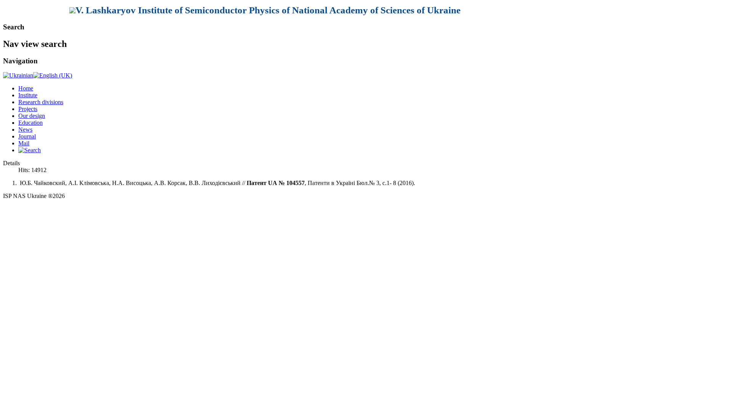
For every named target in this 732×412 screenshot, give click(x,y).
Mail (23, 143)
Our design (31, 116)
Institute (27, 95)
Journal (27, 136)
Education (30, 122)
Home (25, 88)
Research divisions (40, 102)
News (25, 129)
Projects (27, 109)
